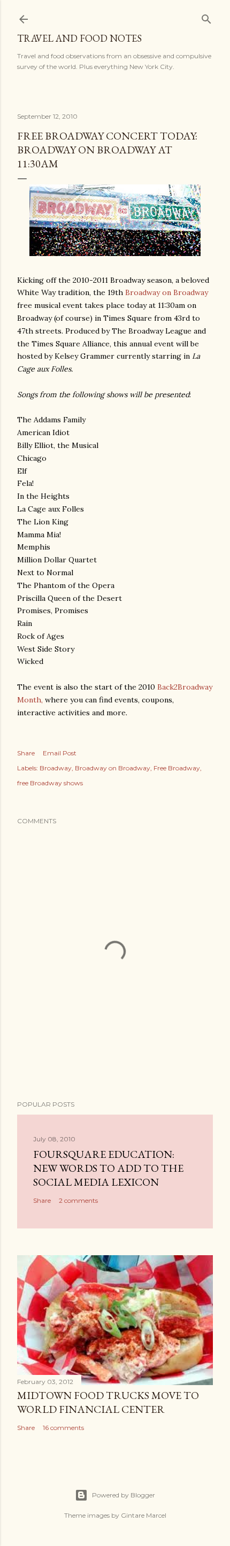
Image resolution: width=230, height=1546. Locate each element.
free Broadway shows (50, 783)
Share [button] (26, 753)
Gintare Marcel (143, 1515)
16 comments (63, 1428)
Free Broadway (177, 768)
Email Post (59, 753)
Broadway (56, 768)
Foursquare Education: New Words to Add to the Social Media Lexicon (108, 1168)
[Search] (206, 16)
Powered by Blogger (123, 1495)
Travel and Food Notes (79, 38)
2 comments (78, 1200)
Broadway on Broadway (166, 292)
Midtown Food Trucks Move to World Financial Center (108, 1402)
